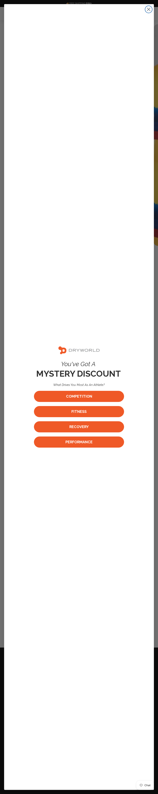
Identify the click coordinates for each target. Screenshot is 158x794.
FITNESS (79, 411)
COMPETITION (79, 396)
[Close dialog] (148, 9)
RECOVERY (79, 427)
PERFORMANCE (79, 442)
